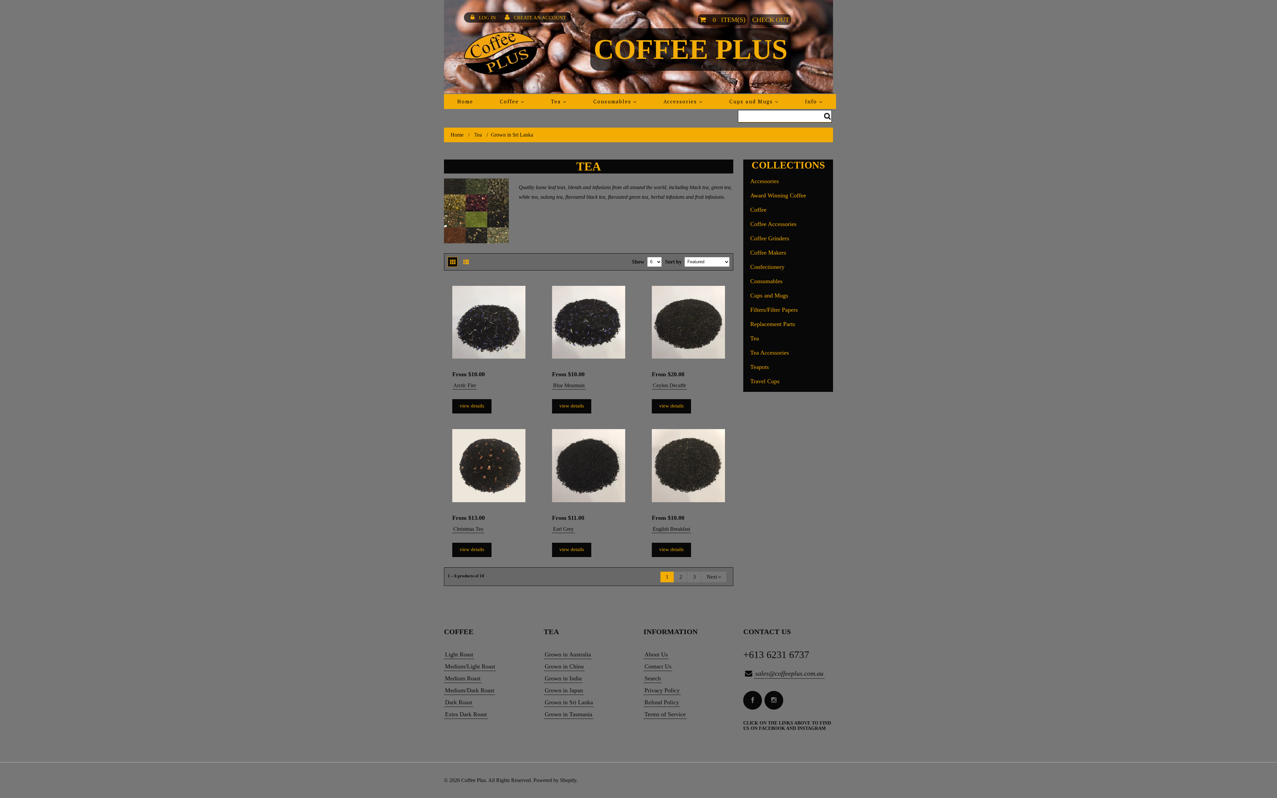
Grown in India (563, 678)
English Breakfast (671, 529)
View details (472, 405)
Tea (478, 135)
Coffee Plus (690, 49)
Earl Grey (563, 529)
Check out (770, 19)
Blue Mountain (569, 385)
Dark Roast (458, 702)
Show (638, 262)
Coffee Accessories (773, 224)
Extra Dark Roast (466, 714)
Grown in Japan (564, 690)
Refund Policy (661, 702)
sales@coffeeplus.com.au (789, 673)
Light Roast (459, 654)
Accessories (764, 181)
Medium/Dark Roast (469, 690)
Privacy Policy (662, 690)
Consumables (766, 281)
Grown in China (564, 666)
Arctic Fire (464, 385)
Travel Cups (765, 381)
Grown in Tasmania (568, 714)
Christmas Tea (468, 529)
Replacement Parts (772, 324)
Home (457, 135)
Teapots (759, 367)
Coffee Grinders (769, 238)
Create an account (540, 17)
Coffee (758, 209)
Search (652, 678)
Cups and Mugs (769, 295)
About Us (656, 654)
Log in (487, 17)
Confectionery (767, 267)
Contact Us (657, 666)
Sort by (673, 262)
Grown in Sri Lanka (569, 702)
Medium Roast (463, 678)
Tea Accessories (769, 352)
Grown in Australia (568, 654)
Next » (714, 577)
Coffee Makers (768, 252)
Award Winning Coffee (778, 195)
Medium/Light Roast (470, 666)
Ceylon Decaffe (669, 385)
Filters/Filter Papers (774, 309)
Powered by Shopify (554, 780)
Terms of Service (665, 714)
